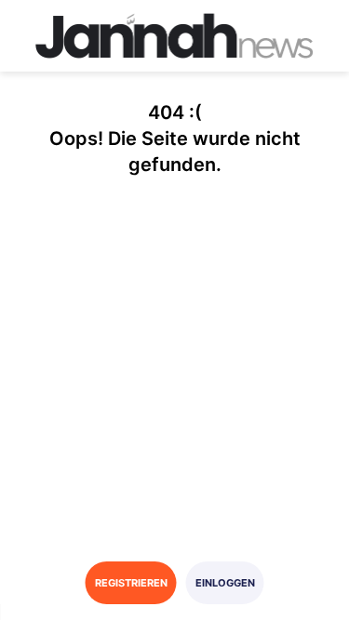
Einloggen (225, 582)
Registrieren (131, 582)
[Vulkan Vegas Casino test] (175, 36)
